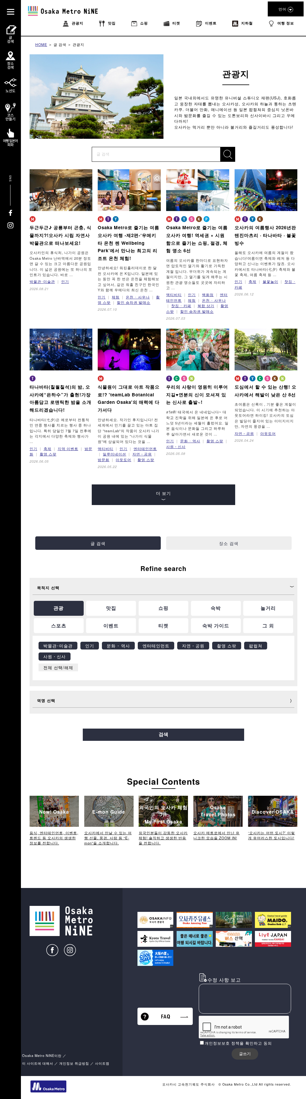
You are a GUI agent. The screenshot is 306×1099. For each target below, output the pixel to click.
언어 (282, 8)
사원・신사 (176, 446)
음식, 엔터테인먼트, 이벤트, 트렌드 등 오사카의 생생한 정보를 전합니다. (54, 838)
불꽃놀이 (270, 281)
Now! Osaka (54, 811)
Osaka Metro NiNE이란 (42, 1055)
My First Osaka (163, 814)
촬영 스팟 (48, 454)
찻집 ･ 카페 (181, 305)
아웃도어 (123, 459)
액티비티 (174, 294)
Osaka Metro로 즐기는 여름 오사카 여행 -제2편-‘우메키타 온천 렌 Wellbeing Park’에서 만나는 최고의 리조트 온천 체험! (128, 242)
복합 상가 (206, 305)
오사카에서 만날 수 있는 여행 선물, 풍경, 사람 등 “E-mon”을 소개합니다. (108, 838)
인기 (65, 281)
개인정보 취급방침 (74, 1063)
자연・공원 (142, 454)
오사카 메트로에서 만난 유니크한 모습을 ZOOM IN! (216, 835)
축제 (252, 281)
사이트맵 (102, 1063)
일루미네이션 (114, 454)
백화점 (208, 294)
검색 (163, 734)
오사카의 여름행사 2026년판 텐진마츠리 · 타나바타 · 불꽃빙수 (265, 235)
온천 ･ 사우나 (138, 297)
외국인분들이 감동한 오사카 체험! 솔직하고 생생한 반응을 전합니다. (163, 838)
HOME (41, 44)
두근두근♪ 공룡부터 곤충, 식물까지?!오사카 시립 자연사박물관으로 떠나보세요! (60, 235)
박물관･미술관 (42, 281)
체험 (116, 297)
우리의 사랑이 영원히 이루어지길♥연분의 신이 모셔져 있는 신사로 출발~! (197, 394)
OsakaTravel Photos (218, 811)
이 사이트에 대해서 (37, 1063)
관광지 (78, 44)
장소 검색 (228, 543)
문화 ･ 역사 (190, 440)
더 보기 (163, 493)
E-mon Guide (108, 811)
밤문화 (103, 459)
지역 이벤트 (68, 448)
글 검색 (59, 44)
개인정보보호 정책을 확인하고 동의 (238, 1043)
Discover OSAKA (273, 811)
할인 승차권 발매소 (133, 302)
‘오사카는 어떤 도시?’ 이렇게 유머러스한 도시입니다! (271, 835)
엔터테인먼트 (145, 448)
